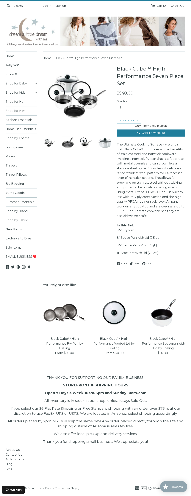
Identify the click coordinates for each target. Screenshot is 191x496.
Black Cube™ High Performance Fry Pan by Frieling (64, 343)
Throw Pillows (16, 174)
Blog (9, 464)
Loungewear (15, 147)
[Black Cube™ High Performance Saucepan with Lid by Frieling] (163, 313)
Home (10, 56)
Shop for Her (21, 101)
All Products (15, 459)
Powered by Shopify (67, 488)
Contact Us (14, 454)
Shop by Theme (21, 138)
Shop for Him (21, 111)
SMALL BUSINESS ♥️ (21, 256)
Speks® (11, 74)
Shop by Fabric (21, 220)
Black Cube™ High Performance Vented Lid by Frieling (114, 343)
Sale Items (13, 247)
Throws (11, 165)
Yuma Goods (15, 193)
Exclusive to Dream (20, 238)
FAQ (9, 469)
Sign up (61, 5)
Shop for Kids (21, 92)
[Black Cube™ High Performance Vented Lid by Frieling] (114, 313)
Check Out (178, 5)
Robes (10, 156)
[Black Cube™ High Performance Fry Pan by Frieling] (65, 313)
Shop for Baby (21, 83)
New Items (14, 229)
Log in (47, 5)
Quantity (122, 101)
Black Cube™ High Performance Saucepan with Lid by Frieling (163, 343)
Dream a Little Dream (41, 488)
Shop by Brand (21, 211)
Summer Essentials (20, 202)
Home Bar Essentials (21, 129)
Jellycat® (13, 65)
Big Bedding (15, 183)
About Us (13, 450)
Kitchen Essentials (21, 120)
